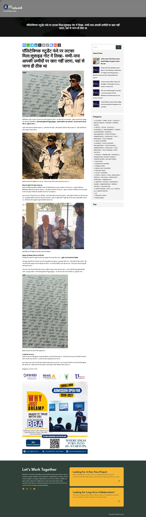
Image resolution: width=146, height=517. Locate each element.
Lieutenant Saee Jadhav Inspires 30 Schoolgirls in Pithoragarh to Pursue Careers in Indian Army (110, 84)
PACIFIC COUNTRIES (101, 173)
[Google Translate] (51, 45)
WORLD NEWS (99, 198)
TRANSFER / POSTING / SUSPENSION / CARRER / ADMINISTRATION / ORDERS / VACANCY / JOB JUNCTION (106, 184)
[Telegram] (32, 45)
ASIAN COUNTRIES (100, 141)
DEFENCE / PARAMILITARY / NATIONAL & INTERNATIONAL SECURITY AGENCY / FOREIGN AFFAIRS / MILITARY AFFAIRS (106, 157)
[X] (40, 45)
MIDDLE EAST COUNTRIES (103, 168)
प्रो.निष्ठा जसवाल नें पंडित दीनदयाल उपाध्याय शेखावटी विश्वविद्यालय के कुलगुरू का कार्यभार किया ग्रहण (110, 61)
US (96, 193)
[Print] (44, 45)
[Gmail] (55, 45)
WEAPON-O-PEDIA (100, 195)
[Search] (118, 47)
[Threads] (59, 45)
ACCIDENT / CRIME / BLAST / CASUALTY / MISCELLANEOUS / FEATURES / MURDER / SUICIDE (107, 123)
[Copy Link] (48, 45)
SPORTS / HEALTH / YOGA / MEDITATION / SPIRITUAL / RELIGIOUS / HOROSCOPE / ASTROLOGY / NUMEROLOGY (107, 177)
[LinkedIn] (36, 45)
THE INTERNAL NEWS (9, 11)
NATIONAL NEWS (33, 369)
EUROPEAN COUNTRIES (102, 163)
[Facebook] (24, 45)
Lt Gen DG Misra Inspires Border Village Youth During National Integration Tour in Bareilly (111, 105)
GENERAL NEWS (100, 166)
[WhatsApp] (28, 45)
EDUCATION (98, 161)
